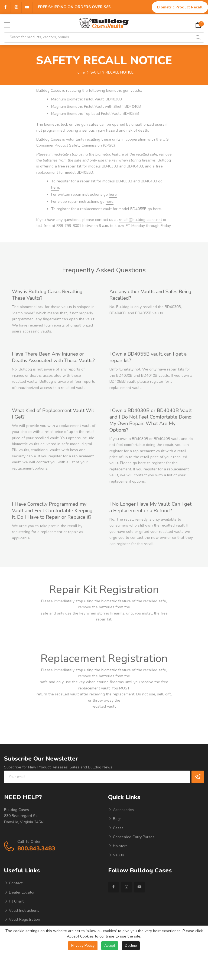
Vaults (118, 855)
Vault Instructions (23, 910)
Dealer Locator (21, 892)
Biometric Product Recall (180, 7)
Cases (117, 828)
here (55, 187)
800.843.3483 (36, 848)
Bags (117, 818)
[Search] (198, 37)
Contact (15, 883)
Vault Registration (24, 919)
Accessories (123, 809)
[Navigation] (7, 25)
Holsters (120, 845)
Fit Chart (16, 901)
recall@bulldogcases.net (140, 219)
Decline (131, 945)
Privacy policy (83, 945)
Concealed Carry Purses (133, 837)
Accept (109, 945)
